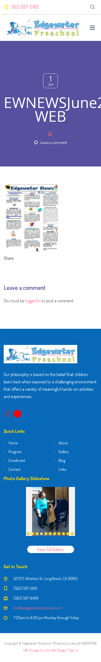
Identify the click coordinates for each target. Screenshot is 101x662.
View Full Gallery (50, 549)
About (63, 442)
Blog (62, 460)
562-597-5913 (25, 6)
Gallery (64, 451)
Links (62, 469)
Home (13, 442)
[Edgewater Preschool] (43, 27)
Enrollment (17, 460)
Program (15, 451)
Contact (15, 469)
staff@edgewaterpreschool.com (37, 607)
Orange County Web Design (47, 650)
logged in (33, 300)
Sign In (73, 650)
